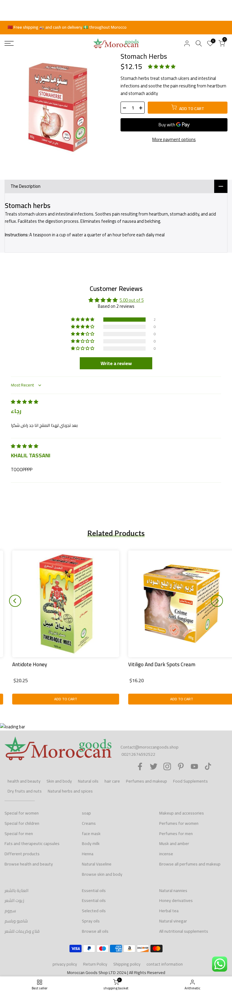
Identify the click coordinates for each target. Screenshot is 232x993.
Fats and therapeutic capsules (32, 843)
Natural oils (88, 781)
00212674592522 (138, 754)
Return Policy (95, 964)
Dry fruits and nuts (25, 791)
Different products (22, 854)
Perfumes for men (176, 833)
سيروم (10, 911)
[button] (162, 66)
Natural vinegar (173, 921)
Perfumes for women (178, 823)
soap (86, 813)
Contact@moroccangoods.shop (150, 747)
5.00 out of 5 (132, 300)
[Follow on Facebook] (140, 766)
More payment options (174, 139)
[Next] (217, 601)
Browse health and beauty (29, 864)
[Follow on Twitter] (153, 766)
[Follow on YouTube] (194, 766)
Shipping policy (126, 964)
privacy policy (65, 964)
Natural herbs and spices (70, 791)
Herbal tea (169, 911)
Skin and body (59, 781)
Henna (87, 854)
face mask (91, 833)
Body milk (91, 843)
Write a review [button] (116, 363)
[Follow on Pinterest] (181, 766)
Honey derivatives (176, 900)
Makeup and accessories (181, 813)
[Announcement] (116, 27)
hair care (112, 781)
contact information (165, 964)
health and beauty (24, 781)
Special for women (22, 813)
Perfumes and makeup (146, 781)
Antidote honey (22, 664)
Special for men (19, 833)
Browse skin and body (102, 874)
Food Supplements (190, 781)
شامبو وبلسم (16, 921)
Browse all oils (95, 931)
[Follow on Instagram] (167, 766)
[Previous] (15, 601)
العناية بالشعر (16, 890)
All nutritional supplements (183, 931)
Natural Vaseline (96, 864)
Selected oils (94, 911)
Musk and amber (174, 843)
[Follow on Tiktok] (208, 766)
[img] (24, 402)
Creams (89, 823)
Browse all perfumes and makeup (190, 864)
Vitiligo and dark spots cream (154, 664)
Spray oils (91, 921)
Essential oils (94, 890)
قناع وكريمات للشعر (22, 931)
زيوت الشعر (14, 900)
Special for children (22, 823)
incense (166, 854)
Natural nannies (173, 890)
